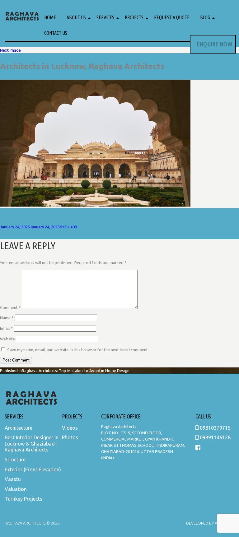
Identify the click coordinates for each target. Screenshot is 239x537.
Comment (10, 307)
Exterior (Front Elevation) (33, 469)
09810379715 (215, 428)
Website (7, 339)
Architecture (18, 428)
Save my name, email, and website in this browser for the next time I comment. (78, 350)
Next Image (10, 50)
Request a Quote (172, 17)
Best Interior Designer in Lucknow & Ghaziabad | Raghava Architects (32, 443)
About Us (76, 17)
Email (6, 328)
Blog (205, 17)
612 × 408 (68, 227)
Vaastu (13, 479)
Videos (70, 428)
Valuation (16, 489)
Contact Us (55, 33)
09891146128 (215, 437)
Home (50, 17)
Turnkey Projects (23, 499)
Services (105, 17)
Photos (70, 437)
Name (7, 317)
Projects (134, 17)
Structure (15, 459)
